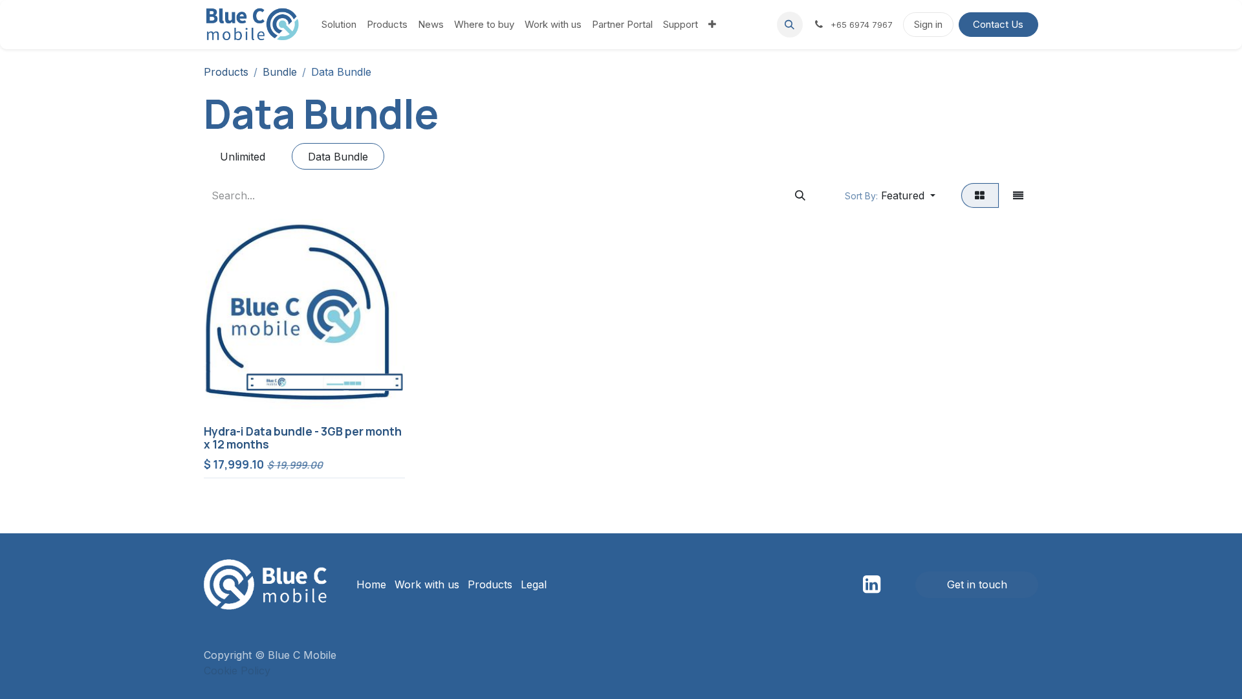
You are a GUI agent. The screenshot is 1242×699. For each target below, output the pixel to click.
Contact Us (998, 24)
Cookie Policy (237, 670)
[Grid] (980, 195)
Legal (534, 584)
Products (226, 71)
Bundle (280, 71)
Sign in (928, 24)
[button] (790, 25)
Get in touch (977, 584)
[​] (871, 584)
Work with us (427, 584)
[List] (1018, 195)
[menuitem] (339, 25)
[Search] (800, 195)
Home (371, 584)
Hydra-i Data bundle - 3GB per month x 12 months (303, 438)
